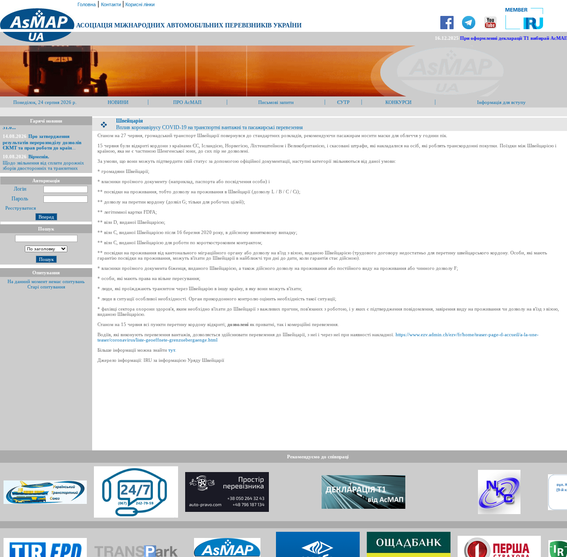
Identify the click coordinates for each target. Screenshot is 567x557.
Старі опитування (46, 286)
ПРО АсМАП (187, 102)
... (42, 139)
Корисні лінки (139, 4)
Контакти (111, 4)
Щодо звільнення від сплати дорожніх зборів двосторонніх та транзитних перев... (43, 162)
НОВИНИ (118, 102)
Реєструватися (20, 208)
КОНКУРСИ (398, 102)
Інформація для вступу (501, 102)
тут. (172, 350)
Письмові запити (276, 102)
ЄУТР (343, 102)
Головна (86, 4)
